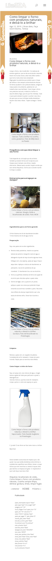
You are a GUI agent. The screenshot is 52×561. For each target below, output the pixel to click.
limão (27, 483)
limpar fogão (36, 483)
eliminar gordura (17, 483)
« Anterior (15, 489)
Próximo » (36, 489)
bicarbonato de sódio (28, 477)
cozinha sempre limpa (27, 481)
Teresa (25, 28)
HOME (25, 488)
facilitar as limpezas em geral (21, 469)
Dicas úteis (28, 26)
